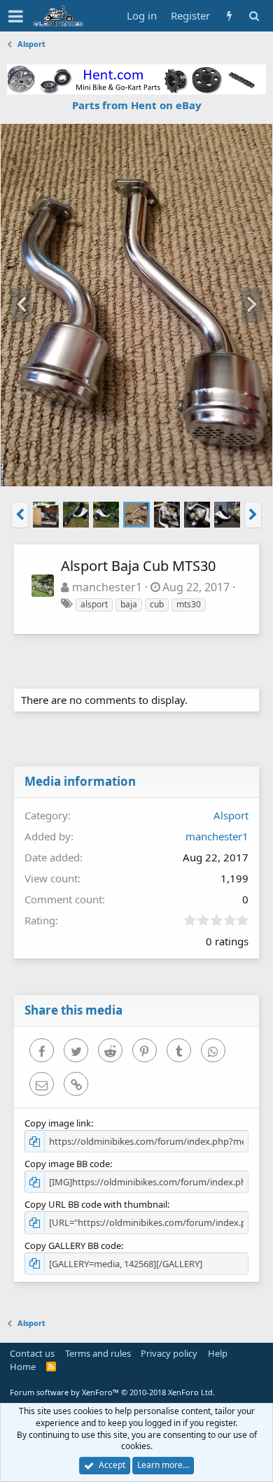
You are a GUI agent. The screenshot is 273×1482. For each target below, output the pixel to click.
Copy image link (57, 1123)
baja (128, 604)
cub (157, 604)
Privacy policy (169, 1353)
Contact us (32, 1353)
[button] (16, 16)
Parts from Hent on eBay (137, 105)
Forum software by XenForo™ (112, 1392)
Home (23, 1366)
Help (217, 1353)
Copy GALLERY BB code (72, 1245)
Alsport (231, 815)
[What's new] (229, 16)
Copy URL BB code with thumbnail (95, 1204)
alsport (94, 604)
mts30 (188, 604)
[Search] (253, 16)
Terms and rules (98, 1353)
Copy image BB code (67, 1163)
